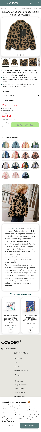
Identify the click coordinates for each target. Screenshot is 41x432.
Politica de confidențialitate (27, 419)
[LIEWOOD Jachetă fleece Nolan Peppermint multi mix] (5, 145)
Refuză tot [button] (10, 425)
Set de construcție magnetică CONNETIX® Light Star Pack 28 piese (30, 318)
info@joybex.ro (10, 348)
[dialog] (20, 414)
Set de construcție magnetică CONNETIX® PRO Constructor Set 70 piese (10, 319)
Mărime (6, 92)
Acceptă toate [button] (29, 426)
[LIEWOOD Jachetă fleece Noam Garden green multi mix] (25, 165)
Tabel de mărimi (10, 100)
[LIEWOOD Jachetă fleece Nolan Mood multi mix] (5, 165)
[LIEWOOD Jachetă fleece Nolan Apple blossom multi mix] (25, 145)
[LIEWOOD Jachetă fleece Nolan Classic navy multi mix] (25, 175)
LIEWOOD (10, 108)
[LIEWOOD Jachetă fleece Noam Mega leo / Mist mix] (35, 165)
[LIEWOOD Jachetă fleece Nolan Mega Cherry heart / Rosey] (25, 155)
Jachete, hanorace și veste (21, 8)
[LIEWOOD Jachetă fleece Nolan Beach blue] (15, 145)
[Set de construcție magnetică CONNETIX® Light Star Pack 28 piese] (30, 306)
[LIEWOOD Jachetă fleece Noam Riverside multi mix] (5, 155)
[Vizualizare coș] (38, 3)
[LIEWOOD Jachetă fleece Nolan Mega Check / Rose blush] (15, 175)
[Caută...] (30, 3)
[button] (4, 37)
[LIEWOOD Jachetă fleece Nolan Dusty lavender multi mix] (35, 145)
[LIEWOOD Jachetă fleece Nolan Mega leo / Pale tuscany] (35, 155)
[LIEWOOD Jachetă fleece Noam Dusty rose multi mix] (15, 155)
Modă (7, 8)
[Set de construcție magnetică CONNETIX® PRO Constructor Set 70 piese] (10, 306)
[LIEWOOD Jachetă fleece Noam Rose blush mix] (5, 175)
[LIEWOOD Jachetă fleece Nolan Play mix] (15, 165)
